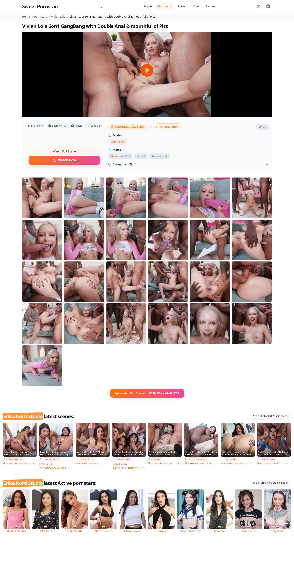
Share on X (37, 125)
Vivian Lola (58, 16)
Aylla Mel (230, 459)
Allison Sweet (123, 459)
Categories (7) (122, 164)
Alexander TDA (120, 156)
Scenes (182, 6)
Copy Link (95, 125)
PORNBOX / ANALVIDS (130, 127)
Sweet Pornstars (40, 6)
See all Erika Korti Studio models (271, 482)
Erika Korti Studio (167, 127)
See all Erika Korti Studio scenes (271, 416)
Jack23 (141, 156)
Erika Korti (46, 464)
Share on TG (59, 125)
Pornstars (164, 6)
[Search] (100, 6)
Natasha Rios (120, 464)
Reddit (78, 125)
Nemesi (156, 459)
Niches (210, 6)
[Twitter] (258, 6)
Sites (196, 6)
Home (148, 6)
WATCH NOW (67, 160)
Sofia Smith (86, 459)
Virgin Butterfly (197, 459)
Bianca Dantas (15, 459)
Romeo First (159, 156)
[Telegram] (268, 6)
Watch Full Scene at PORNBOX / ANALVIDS (150, 393)
